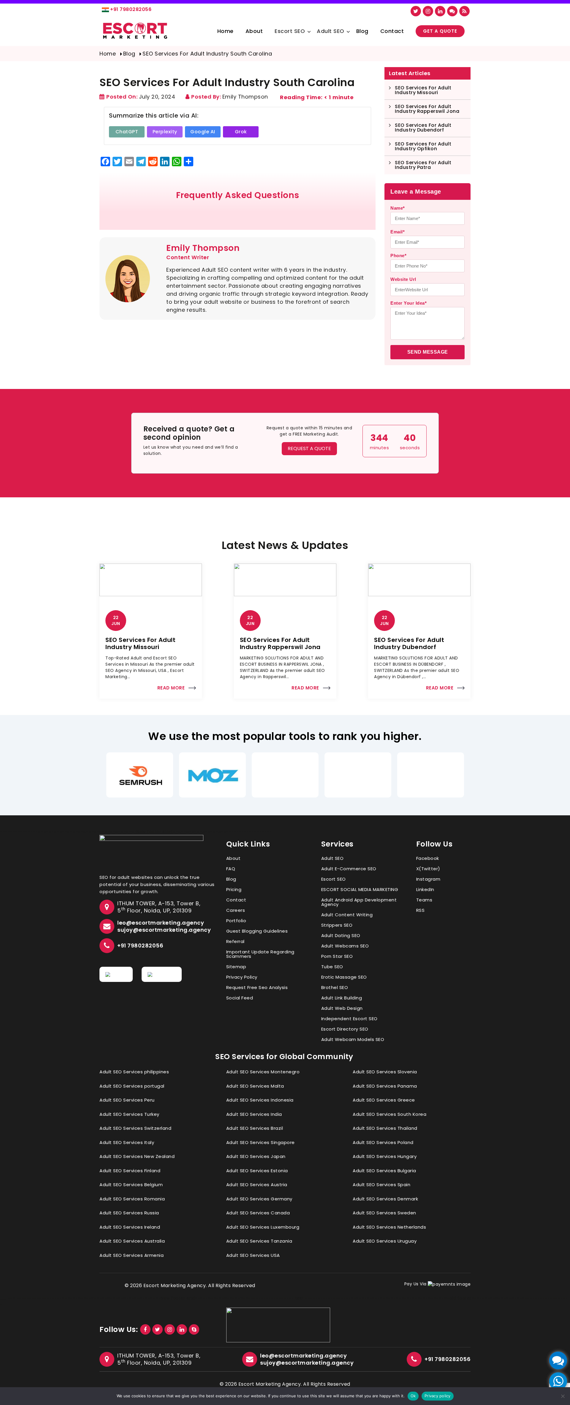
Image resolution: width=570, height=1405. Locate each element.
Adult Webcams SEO (345, 946)
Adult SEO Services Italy (126, 1142)
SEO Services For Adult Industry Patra (423, 165)
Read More (171, 688)
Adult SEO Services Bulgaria (384, 1170)
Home (225, 31)
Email (397, 232)
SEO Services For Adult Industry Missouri (423, 90)
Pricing (234, 889)
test (299, 1298)
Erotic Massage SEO (344, 977)
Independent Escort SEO (349, 1018)
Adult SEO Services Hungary (385, 1156)
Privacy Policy (241, 977)
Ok (413, 1395)
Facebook (427, 858)
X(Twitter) (428, 869)
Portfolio (236, 920)
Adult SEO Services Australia (132, 1241)
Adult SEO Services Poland (383, 1142)
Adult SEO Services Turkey (129, 1114)
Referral (235, 941)
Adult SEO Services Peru (127, 1100)
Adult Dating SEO (340, 935)
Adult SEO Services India (254, 1114)
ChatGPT (126, 131)
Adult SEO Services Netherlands (389, 1227)
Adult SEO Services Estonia (257, 1170)
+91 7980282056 (130, 9)
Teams (424, 900)
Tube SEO (332, 966)
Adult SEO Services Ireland (129, 1227)
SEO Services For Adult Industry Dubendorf (423, 127)
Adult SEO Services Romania (132, 1199)
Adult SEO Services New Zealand (137, 1156)
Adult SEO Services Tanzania (259, 1241)
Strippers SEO (337, 925)
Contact (392, 31)
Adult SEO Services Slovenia (385, 1072)
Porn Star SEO (337, 956)
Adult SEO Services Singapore (260, 1142)
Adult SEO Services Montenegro (263, 1072)
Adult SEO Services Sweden (384, 1213)
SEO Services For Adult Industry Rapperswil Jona (427, 109)
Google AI (202, 131)
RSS (420, 910)
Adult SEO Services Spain (381, 1184)
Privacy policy (438, 1395)
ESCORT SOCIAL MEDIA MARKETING (359, 889)
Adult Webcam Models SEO (352, 1039)
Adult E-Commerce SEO (348, 869)
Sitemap (236, 966)
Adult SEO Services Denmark (385, 1199)
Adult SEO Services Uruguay (385, 1241)
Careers (235, 910)
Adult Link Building (341, 998)
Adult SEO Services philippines (134, 1072)
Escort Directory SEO (344, 1029)
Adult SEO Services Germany (259, 1199)
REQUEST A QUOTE (309, 448)
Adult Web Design (342, 1008)
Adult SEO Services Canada (258, 1213)
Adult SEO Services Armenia (131, 1255)
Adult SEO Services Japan (256, 1156)
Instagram (428, 879)
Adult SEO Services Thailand (385, 1128)
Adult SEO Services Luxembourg (263, 1227)
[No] (563, 1396)
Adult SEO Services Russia (129, 1213)
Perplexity (165, 131)
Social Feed (239, 998)
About (254, 31)
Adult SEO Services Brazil (254, 1128)
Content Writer (187, 257)
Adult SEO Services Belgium (131, 1184)
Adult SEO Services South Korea (389, 1114)
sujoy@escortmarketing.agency (164, 929)
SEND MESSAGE (427, 352)
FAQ (230, 869)
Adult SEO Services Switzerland (135, 1128)
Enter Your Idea (408, 303)
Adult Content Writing (347, 915)
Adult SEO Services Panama (385, 1086)
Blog (362, 31)
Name (397, 208)
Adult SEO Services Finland (129, 1170)
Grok (241, 131)
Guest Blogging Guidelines (257, 931)
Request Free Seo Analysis (257, 987)
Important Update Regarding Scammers (260, 954)
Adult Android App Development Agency (359, 902)
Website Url (403, 279)
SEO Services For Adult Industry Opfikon (423, 146)
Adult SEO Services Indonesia (260, 1100)
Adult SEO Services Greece (384, 1100)
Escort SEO (290, 31)
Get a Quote (440, 31)
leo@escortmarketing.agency (160, 922)
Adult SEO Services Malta (255, 1086)
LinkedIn (425, 889)
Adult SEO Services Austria (256, 1184)
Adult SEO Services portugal (131, 1086)
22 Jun (115, 620)
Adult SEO (330, 31)
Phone (398, 255)
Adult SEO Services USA (253, 1255)
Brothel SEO (334, 987)
